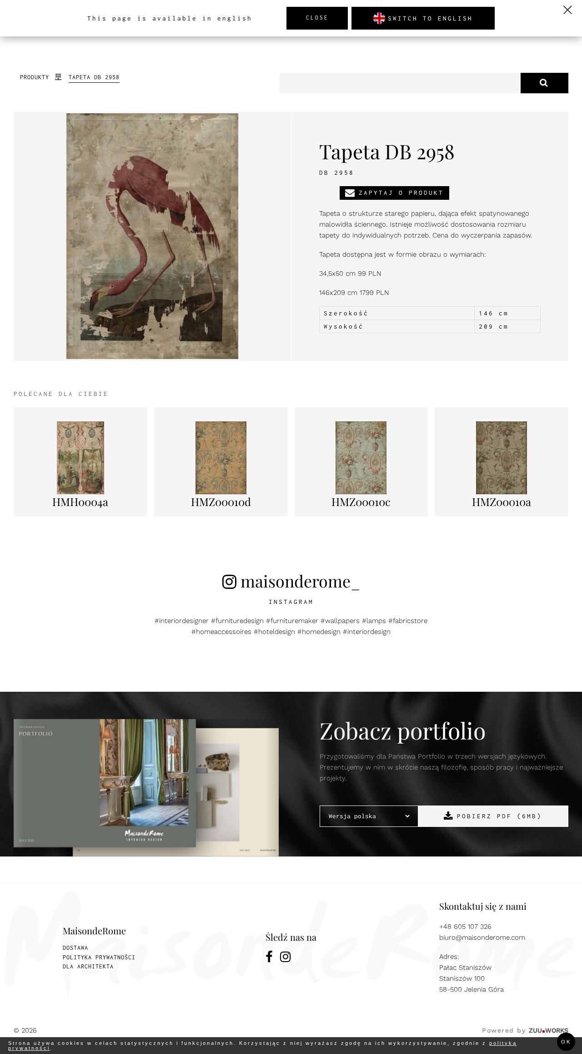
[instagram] (285, 958)
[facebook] (269, 958)
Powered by (525, 1030)
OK (566, 1041)
